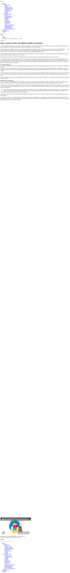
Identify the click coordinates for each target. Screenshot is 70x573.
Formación (7, 17)
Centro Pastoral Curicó (9, 26)
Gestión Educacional (8, 25)
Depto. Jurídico (7, 20)
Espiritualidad (7, 22)
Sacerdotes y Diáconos (9, 8)
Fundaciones (7, 10)
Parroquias (4, 29)
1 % (5, 23)
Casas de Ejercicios (8, 11)
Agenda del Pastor (6, 30)
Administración (7, 21)
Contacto (2, 539)
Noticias (4, 31)
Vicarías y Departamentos (7, 553)
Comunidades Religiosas (9, 9)
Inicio (4, 3)
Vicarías (6, 554)
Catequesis (7, 18)
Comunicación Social (8, 556)
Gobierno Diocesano (8, 7)
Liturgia (6, 19)
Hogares (6, 13)
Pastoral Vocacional (8, 27)
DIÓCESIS (5, 4)
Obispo (6, 6)
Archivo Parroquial (8, 555)
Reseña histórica (7, 5)
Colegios (6, 12)
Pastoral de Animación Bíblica (10, 28)
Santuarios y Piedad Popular (10, 24)
